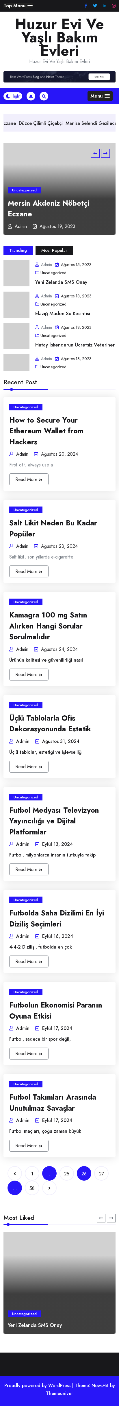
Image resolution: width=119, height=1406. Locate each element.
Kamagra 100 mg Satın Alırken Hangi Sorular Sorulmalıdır (48, 626)
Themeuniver (59, 1393)
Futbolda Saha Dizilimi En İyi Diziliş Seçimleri (56, 918)
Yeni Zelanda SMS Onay (61, 282)
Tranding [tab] (18, 250)
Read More (27, 479)
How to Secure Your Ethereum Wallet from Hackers (46, 431)
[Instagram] (114, 6)
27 (101, 1173)
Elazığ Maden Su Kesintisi (62, 313)
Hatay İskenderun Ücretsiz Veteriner (75, 344)
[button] (18, 5)
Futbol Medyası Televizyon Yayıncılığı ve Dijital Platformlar (54, 821)
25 (66, 1173)
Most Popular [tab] (54, 250)
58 (32, 1188)
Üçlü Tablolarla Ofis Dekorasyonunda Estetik (50, 723)
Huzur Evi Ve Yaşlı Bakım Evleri (59, 37)
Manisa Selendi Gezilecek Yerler (84, 123)
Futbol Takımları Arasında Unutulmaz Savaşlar (52, 1102)
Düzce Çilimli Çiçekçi (26, 123)
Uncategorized (24, 190)
